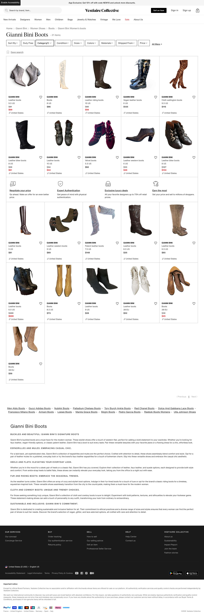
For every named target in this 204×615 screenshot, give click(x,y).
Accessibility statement (15, 573)
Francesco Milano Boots (21, 412)
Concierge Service (13, 540)
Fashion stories (171, 552)
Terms (47, 573)
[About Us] (145, 19)
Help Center (131, 536)
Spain (46, 611)
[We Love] (123, 19)
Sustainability (170, 540)
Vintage (104, 19)
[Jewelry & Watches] (98, 19)
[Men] (53, 19)
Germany (39, 611)
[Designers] (32, 19)
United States (29, 611)
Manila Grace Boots (86, 412)
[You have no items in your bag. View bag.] (198, 10)
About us (168, 536)
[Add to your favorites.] (40, 97)
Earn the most (159, 190)
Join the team (170, 548)
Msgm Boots (108, 412)
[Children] (65, 19)
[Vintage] (110, 19)
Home (9, 28)
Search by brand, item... (20, 10)
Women (38, 19)
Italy (51, 611)
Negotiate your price (20, 190)
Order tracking (54, 536)
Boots (51, 28)
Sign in (174, 10)
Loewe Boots (64, 412)
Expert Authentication (68, 190)
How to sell (92, 536)
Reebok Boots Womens (157, 412)
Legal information (34, 573)
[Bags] (75, 19)
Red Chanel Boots (144, 408)
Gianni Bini (21, 28)
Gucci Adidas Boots (40, 408)
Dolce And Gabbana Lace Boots (176, 408)
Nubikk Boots (61, 408)
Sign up (187, 10)
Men (48, 19)
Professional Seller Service (99, 548)
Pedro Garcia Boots (130, 412)
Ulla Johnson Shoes (185, 412)
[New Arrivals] (18, 19)
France (5, 611)
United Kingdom (16, 611)
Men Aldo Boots (16, 408)
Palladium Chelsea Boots (87, 408)
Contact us (131, 540)
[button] (198, 10)
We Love (116, 19)
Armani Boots (46, 412)
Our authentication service (60, 540)
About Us (138, 19)
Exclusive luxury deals (116, 190)
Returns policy (54, 544)
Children (59, 19)
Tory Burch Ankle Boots (117, 408)
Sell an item (158, 10)
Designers (25, 19)
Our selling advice (95, 540)
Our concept (11, 536)
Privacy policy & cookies (62, 573)
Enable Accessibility (10, 2)
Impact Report (170, 544)
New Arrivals (9, 19)
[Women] (44, 19)
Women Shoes (37, 28)
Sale (127, 19)
